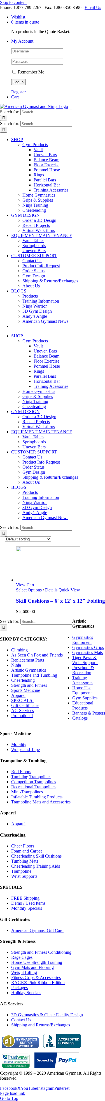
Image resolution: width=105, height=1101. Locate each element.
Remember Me (30, 72)
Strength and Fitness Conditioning (41, 952)
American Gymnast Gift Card (37, 930)
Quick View (69, 590)
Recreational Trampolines (33, 786)
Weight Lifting (24, 972)
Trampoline (21, 871)
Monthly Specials (26, 908)
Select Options (29, 590)
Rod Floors (21, 771)
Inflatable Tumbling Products (36, 796)
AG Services (22, 710)
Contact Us (21, 1019)
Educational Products (82, 705)
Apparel (18, 695)
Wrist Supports (24, 876)
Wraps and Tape (25, 749)
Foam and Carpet (26, 851)
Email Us (93, 7)
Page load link (12, 1093)
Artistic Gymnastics (28, 670)
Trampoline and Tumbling (34, 675)
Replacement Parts (27, 660)
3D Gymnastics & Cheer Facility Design (47, 1014)
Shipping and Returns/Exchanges (40, 1024)
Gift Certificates (25, 705)
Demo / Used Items (28, 903)
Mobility (18, 744)
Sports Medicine (25, 690)
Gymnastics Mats (87, 652)
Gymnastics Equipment (82, 640)
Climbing (19, 650)
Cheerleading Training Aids (35, 866)
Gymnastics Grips (88, 647)
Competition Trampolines (33, 781)
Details (51, 590)
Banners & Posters (88, 713)
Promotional (22, 715)
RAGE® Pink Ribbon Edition (38, 982)
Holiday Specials (26, 992)
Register (18, 91)
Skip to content (13, 2)
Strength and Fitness (29, 685)
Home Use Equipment (82, 690)
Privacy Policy (13, 1083)
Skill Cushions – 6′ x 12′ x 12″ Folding (60, 601)
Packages (19, 987)
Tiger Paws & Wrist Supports (85, 660)
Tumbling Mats (24, 861)
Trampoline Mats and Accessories (41, 802)
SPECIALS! (22, 700)
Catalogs (80, 718)
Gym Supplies (84, 697)
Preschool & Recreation (83, 670)
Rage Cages (21, 957)
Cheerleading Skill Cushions (36, 856)
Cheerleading (23, 680)
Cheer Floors (22, 846)
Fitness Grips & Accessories (36, 977)
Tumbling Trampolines (31, 776)
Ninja (16, 665)
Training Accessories (82, 680)
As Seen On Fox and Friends (37, 655)
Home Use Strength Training (36, 962)
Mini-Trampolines (27, 791)
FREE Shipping (25, 898)
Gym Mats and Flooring (32, 967)
